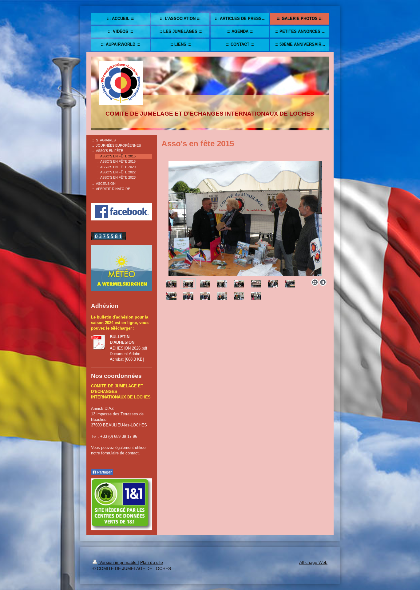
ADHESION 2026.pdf (128, 348)
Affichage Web (313, 562)
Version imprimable (118, 562)
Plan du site (151, 562)
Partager (104, 472)
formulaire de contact (120, 453)
